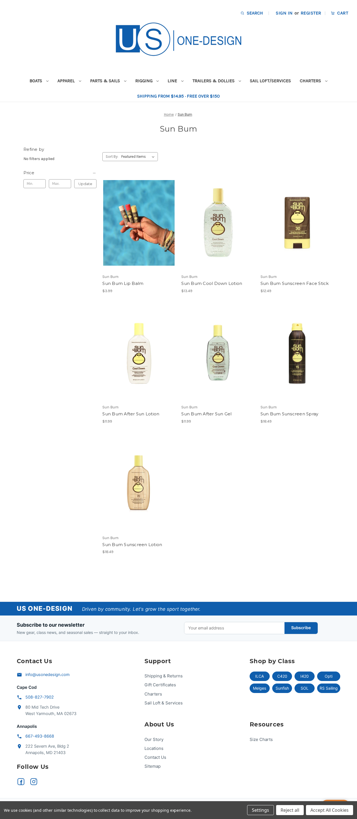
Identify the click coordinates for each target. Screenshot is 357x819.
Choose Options (139, 233)
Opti (328, 676)
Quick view (134, 213)
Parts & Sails (105, 80)
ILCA (259, 676)
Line (173, 80)
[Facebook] (21, 781)
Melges (259, 688)
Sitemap (152, 766)
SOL (304, 688)
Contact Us (155, 757)
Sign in (284, 13)
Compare (137, 223)
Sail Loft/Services (270, 80)
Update (85, 183)
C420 (282, 676)
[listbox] (139, 156)
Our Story (153, 739)
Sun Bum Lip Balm (122, 283)
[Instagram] (34, 781)
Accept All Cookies (329, 810)
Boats (36, 80)
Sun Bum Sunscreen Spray (289, 413)
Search (254, 13)
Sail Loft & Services (163, 703)
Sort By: (112, 156)
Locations (153, 748)
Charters (311, 80)
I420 (304, 676)
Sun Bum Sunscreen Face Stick (294, 283)
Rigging (144, 80)
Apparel (66, 80)
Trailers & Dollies (214, 80)
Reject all (290, 810)
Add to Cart (218, 233)
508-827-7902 (39, 697)
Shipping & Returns (163, 676)
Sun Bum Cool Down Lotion (211, 283)
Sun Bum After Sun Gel (206, 413)
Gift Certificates (160, 684)
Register (311, 13)
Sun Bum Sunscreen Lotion (132, 544)
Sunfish (282, 688)
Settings (260, 810)
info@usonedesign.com (47, 674)
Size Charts (261, 739)
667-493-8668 (39, 736)
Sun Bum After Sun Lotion (130, 413)
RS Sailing (329, 688)
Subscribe (301, 627)
